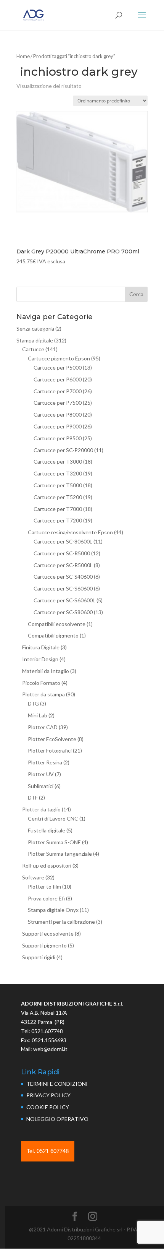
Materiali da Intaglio (45, 671)
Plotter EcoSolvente (52, 739)
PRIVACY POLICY (48, 1095)
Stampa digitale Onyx (53, 910)
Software (33, 877)
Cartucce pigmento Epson (59, 358)
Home (23, 56)
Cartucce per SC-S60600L (64, 600)
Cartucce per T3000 (58, 461)
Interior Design (40, 659)
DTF (33, 797)
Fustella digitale (46, 830)
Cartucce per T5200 (58, 497)
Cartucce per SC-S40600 (63, 576)
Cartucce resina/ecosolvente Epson (70, 532)
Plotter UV (41, 774)
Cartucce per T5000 (58, 485)
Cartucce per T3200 (58, 473)
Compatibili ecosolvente (56, 624)
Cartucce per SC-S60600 (63, 588)
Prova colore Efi (46, 898)
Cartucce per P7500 (58, 402)
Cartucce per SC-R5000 (62, 553)
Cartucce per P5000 (58, 367)
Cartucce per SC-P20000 (63, 450)
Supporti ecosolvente (48, 933)
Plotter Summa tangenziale (60, 853)
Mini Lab (37, 715)
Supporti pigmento (44, 945)
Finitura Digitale (40, 647)
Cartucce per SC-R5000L (63, 565)
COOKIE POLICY (47, 1107)
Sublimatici (40, 786)
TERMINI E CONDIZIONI (57, 1083)
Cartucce (33, 349)
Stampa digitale (34, 340)
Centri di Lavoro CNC (53, 818)
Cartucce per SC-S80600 (63, 612)
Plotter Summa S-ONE (54, 842)
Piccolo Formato (41, 683)
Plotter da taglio (41, 809)
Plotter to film (44, 886)
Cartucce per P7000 (58, 391)
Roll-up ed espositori (46, 865)
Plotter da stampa (43, 694)
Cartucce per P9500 (58, 438)
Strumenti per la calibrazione (61, 921)
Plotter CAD (43, 727)
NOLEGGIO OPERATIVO (57, 1119)
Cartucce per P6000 (58, 379)
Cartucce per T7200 (58, 520)
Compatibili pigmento (53, 635)
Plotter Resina (45, 762)
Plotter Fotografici (50, 750)
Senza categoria (35, 328)
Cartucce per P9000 (58, 426)
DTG (33, 703)
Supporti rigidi (38, 957)
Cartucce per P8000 (58, 414)
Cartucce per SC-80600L (63, 541)
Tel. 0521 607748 (48, 1151)
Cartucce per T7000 (58, 509)
